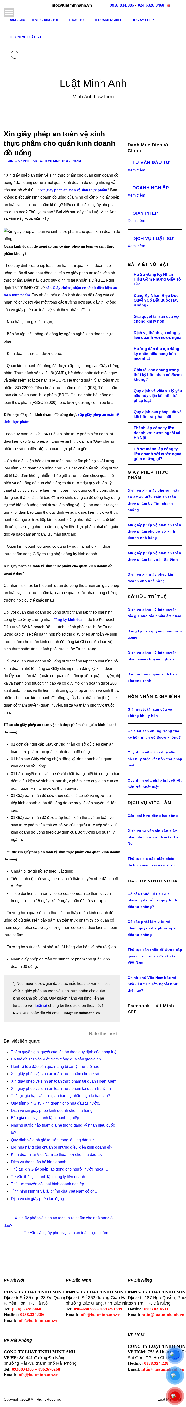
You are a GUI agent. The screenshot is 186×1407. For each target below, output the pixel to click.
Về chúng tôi (46, 20)
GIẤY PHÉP (145, 213)
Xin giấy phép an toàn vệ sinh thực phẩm (44, 161)
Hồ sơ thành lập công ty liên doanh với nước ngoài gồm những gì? (158, 454)
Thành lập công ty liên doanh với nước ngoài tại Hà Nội (157, 433)
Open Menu (9, 12)
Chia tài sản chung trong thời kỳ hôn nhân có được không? (158, 375)
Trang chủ (16, 20)
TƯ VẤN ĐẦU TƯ (151, 162)
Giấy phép (145, 20)
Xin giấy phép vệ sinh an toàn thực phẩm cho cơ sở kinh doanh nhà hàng (154, 531)
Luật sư (40, 1005)
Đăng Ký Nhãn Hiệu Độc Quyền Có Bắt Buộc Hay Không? (156, 300)
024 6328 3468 (151, 5)
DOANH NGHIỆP (150, 187)
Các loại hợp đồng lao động (153, 815)
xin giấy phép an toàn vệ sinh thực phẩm (73, 190)
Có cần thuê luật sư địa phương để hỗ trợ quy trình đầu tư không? (152, 900)
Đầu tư (78, 20)
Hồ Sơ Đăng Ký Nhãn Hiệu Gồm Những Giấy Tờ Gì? (157, 279)
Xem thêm (136, 170)
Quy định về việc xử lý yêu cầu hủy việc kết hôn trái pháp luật (158, 396)
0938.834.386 (122, 5)
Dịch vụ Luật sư (27, 37)
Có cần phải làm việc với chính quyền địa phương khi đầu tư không (153, 928)
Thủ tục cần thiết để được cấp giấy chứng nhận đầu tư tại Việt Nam (155, 956)
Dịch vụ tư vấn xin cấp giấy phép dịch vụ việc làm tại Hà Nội (153, 837)
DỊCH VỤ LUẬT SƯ (153, 238)
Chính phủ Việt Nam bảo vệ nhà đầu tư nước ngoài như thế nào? (153, 984)
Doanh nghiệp (110, 20)
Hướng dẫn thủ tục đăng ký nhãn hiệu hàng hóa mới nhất (156, 354)
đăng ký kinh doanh (70, 620)
